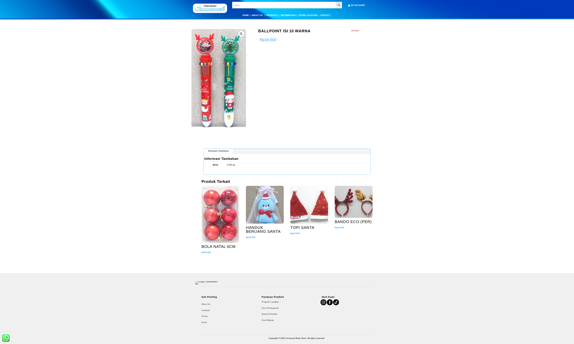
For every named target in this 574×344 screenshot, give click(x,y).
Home (245, 15)
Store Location (308, 15)
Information (288, 15)
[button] (241, 33)
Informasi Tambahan (218, 151)
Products (272, 15)
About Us (257, 15)
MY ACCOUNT (358, 5)
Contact (325, 15)
